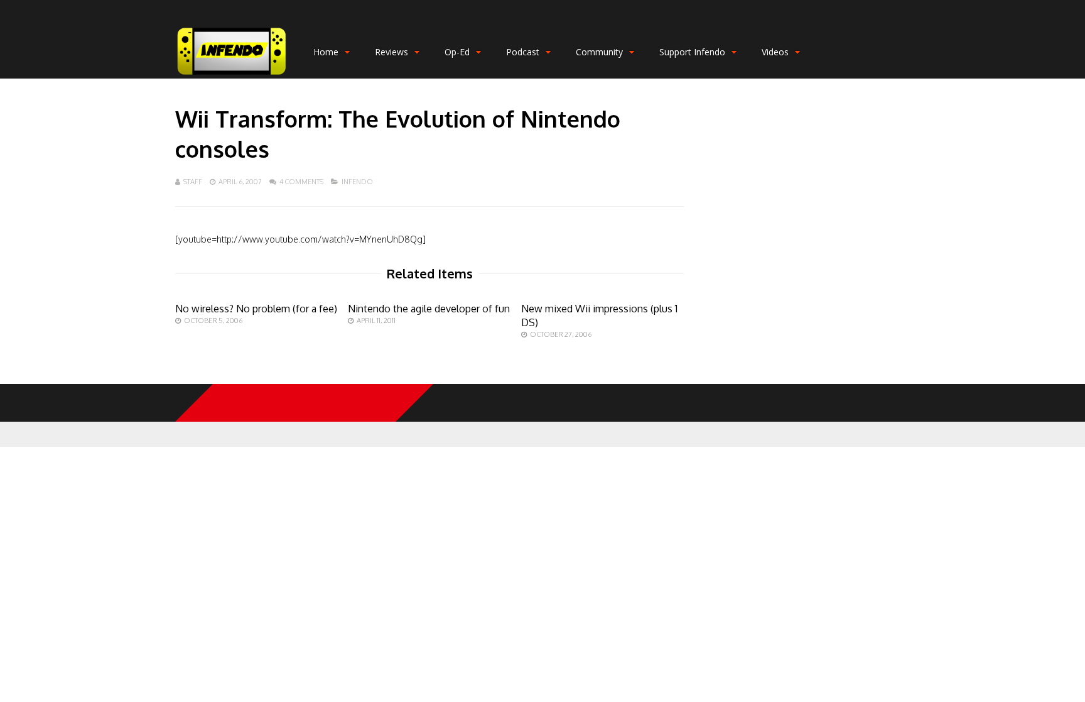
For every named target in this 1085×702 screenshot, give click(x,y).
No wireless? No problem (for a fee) (256, 308)
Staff (192, 181)
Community (599, 52)
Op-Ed (457, 52)
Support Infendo (692, 52)
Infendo (357, 181)
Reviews (391, 52)
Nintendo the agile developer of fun (429, 308)
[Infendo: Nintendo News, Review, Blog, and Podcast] (231, 75)
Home (325, 52)
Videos (775, 52)
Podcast (522, 52)
